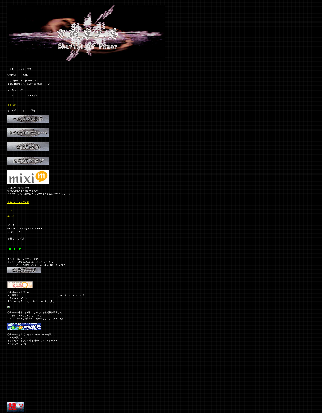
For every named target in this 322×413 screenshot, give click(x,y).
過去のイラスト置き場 (18, 202)
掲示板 (10, 216)
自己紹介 (11, 104)
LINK (9, 210)
